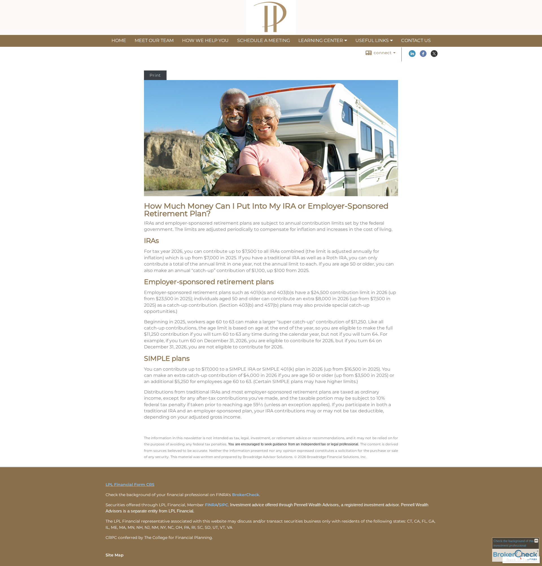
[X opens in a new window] (434, 55)
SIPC (223, 504)
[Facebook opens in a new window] (423, 55)
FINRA (211, 504)
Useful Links (372, 40)
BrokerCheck (245, 494)
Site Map (115, 555)
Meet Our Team (154, 40)
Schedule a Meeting (263, 40)
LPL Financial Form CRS (130, 484)
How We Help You (205, 40)
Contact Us (416, 40)
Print (155, 75)
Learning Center (320, 40)
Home (119, 40)
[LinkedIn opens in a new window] (412, 55)
